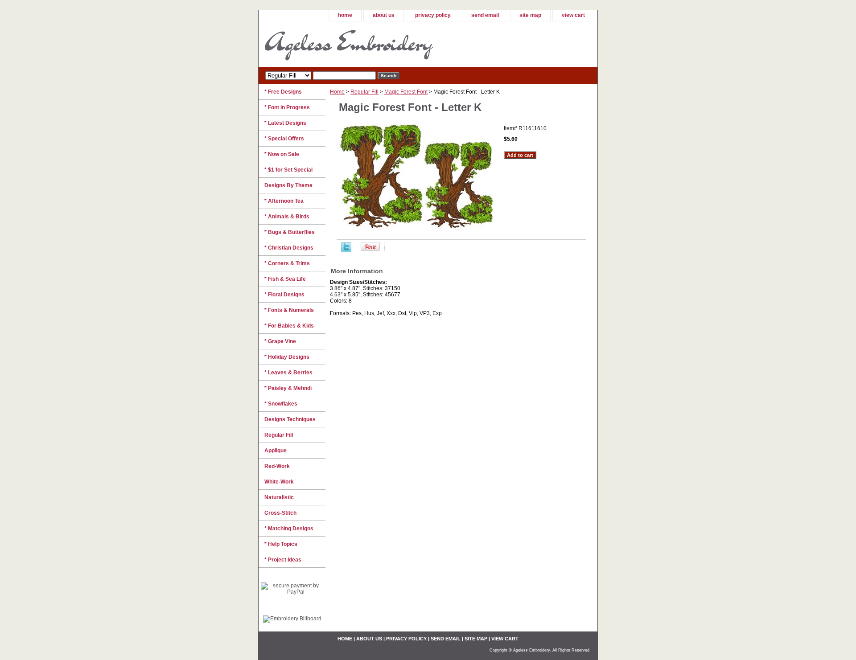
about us (384, 15)
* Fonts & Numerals (289, 310)
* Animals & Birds (286, 216)
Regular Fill (364, 92)
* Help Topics (280, 544)
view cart (573, 15)
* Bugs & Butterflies (289, 232)
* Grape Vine (280, 341)
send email (485, 15)
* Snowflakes (280, 404)
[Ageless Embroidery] (370, 44)
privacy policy (433, 15)
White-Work (279, 482)
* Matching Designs (288, 528)
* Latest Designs (285, 123)
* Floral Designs (284, 294)
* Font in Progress (287, 107)
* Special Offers (284, 138)
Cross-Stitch (280, 513)
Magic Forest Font (406, 92)
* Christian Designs (288, 248)
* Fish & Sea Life (285, 279)
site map (530, 15)
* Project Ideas (282, 560)
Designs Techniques (290, 419)
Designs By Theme (288, 185)
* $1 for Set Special (288, 170)
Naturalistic (279, 497)
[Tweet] (346, 250)
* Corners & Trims (287, 263)
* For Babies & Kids (289, 326)
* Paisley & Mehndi (288, 388)
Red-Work (277, 466)
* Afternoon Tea (284, 201)
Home (337, 92)
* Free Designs (283, 92)
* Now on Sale (281, 154)
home (345, 15)
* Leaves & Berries (288, 372)
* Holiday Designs (286, 357)
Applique (275, 450)
